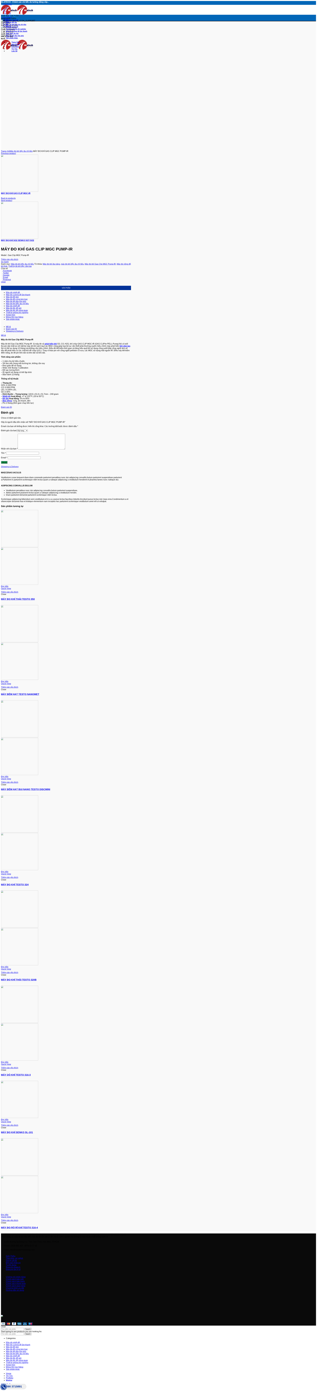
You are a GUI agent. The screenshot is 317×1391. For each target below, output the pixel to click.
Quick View (6, 588)
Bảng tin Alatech (13, 1267)
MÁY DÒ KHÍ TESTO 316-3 (16, 1075)
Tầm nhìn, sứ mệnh (14, 1258)
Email (4, 458)
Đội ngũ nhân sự (13, 1263)
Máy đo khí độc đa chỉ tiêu (21, 151)
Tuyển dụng (11, 1265)
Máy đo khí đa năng (51, 264)
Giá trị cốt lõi (11, 1260)
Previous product (8, 153)
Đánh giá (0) (11, 329)
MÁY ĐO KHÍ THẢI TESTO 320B (19, 979)
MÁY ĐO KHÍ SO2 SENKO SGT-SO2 (17, 240)
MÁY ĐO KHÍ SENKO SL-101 (17, 1132)
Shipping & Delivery (15, 331)
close (3, 282)
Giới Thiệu (10, 1256)
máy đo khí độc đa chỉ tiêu (72, 264)
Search (27, 1329)
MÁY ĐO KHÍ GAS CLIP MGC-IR (15, 193)
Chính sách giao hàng (15, 1286)
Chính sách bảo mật (15, 1279)
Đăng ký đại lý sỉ (13, 1269)
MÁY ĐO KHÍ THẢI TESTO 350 (18, 599)
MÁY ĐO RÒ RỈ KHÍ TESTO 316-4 (19, 1227)
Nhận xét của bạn (9, 449)
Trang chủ (5, 151)
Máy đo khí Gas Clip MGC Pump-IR (100, 264)
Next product (6, 200)
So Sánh (5, 262)
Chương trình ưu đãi (15, 1288)
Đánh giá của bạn (9, 430)
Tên (3, 453)
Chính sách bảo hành (15, 1281)
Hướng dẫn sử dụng (15, 1290)
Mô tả (8, 327)
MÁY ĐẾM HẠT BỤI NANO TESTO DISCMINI (25, 789)
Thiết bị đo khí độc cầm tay (20, 266)
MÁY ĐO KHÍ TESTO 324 (15, 884)
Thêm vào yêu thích (9, 259)
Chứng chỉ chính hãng (16, 1277)
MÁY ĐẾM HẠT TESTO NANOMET (20, 694)
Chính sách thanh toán (16, 1283)
